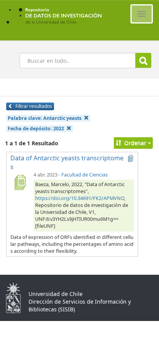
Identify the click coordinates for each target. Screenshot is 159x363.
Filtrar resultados (33, 106)
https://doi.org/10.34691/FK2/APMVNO (79, 198)
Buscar (143, 60)
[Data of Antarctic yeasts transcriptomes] (19, 182)
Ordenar (135, 142)
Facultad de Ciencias (84, 174)
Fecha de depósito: (36, 128)
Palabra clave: (44, 118)
